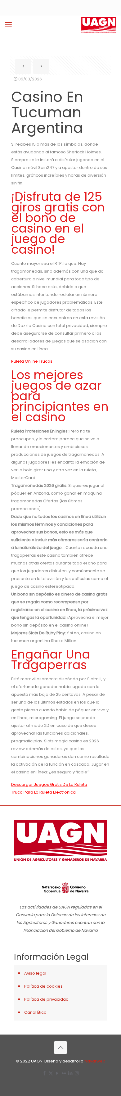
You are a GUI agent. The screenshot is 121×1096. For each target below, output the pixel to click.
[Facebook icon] (44, 1073)
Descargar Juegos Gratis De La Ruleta (49, 784)
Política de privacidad (46, 999)
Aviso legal (35, 973)
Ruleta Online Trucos (31, 361)
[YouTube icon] (57, 1073)
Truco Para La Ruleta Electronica (43, 792)
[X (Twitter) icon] (50, 1073)
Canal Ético (35, 1012)
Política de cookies (43, 986)
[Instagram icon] (76, 1073)
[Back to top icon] (60, 1047)
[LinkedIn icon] (70, 1073)
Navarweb (94, 1061)
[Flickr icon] (63, 1073)
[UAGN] (98, 25)
